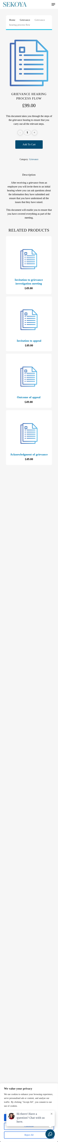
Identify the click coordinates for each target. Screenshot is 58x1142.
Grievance (25, 20)
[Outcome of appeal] (29, 377)
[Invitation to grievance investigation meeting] (29, 259)
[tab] (29, 175)
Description (29, 174)
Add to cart (29, 144)
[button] (53, 4)
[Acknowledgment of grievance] (29, 433)
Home (12, 20)
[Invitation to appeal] (29, 319)
